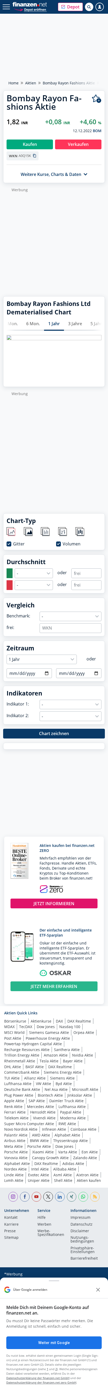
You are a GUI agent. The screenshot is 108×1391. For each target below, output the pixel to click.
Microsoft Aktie (85, 1089)
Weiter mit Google (54, 1343)
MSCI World (14, 1032)
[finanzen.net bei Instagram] (13, 1197)
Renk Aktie (13, 1106)
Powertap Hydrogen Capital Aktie (33, 1043)
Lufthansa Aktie (17, 1083)
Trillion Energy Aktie (21, 1055)
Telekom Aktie (16, 1117)
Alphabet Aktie (67, 1135)
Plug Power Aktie (18, 1095)
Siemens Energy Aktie (63, 1072)
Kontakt (11, 1218)
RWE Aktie (67, 1123)
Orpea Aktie (83, 1032)
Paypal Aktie (70, 1112)
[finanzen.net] (30, 4)
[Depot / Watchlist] (96, 99)
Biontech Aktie (50, 1095)
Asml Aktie (62, 1174)
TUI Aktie (12, 1078)
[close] (98, 1290)
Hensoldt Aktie (43, 1112)
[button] (70, 7)
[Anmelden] (99, 7)
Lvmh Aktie (13, 1180)
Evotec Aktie (38, 1174)
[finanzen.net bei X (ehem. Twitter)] (48, 1197)
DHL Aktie (12, 1066)
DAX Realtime (79, 1021)
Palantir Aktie (16, 1135)
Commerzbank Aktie (21, 1072)
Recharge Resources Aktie (27, 1049)
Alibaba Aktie (64, 1169)
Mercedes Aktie (40, 1106)
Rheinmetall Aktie (19, 1060)
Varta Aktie (67, 1151)
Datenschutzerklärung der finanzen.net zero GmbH (41, 1382)
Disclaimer (80, 1231)
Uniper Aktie (39, 1180)
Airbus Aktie (14, 1140)
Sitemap (11, 1238)
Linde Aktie (14, 1174)
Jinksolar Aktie (79, 1095)
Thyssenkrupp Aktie (70, 1140)
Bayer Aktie (73, 1060)
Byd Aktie (64, 1083)
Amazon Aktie (56, 1055)
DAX (59, 1021)
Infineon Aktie (54, 1129)
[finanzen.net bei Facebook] (25, 1197)
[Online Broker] (30, 9)
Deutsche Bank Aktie (22, 1089)
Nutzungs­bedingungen (82, 1240)
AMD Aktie (41, 1135)
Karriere (11, 1224)
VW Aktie (43, 1083)
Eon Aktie (90, 1151)
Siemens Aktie (62, 1078)
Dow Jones (46, 1026)
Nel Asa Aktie (56, 1089)
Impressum (80, 1218)
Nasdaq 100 (69, 1026)
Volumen (71, 544)
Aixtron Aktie (87, 1174)
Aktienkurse (41, 1021)
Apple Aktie (14, 1100)
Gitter (19, 544)
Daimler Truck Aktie (66, 1100)
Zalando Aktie (85, 1157)
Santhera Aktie (67, 1049)
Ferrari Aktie (15, 1112)
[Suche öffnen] (89, 7)
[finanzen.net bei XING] (72, 1197)
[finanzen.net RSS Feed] (95, 1197)
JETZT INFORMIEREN (54, 903)
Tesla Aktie (49, 1060)
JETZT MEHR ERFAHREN (54, 986)
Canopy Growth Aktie (50, 1157)
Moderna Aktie (73, 1117)
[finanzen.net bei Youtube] (36, 1197)
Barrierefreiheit (84, 1258)
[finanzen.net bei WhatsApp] (83, 1197)
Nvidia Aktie (82, 1055)
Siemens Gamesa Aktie (49, 1032)
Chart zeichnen (54, 733)
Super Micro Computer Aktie (29, 1123)
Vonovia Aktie (16, 1157)
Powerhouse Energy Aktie (48, 1038)
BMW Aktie (39, 1140)
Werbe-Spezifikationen (50, 1233)
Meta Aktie (13, 1146)
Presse (10, 1231)
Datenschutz (82, 1224)
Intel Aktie (40, 1169)
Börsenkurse (15, 1021)
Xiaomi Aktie (43, 1151)
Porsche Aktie (39, 1146)
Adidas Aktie (73, 1163)
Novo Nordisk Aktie (20, 1129)
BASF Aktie (34, 1066)
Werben (44, 1224)
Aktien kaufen (89, 1180)
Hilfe (41, 1218)
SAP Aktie (37, 1100)
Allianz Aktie (35, 1078)
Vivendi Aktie (44, 1117)
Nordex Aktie (15, 1169)
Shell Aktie (63, 1180)
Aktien (30, 82)
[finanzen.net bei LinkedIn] (60, 1197)
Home (13, 82)
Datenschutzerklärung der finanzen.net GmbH (37, 1378)
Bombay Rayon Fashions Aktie (69, 82)
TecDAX (25, 1026)
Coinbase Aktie (83, 1129)
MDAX (9, 1026)
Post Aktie (12, 1038)
